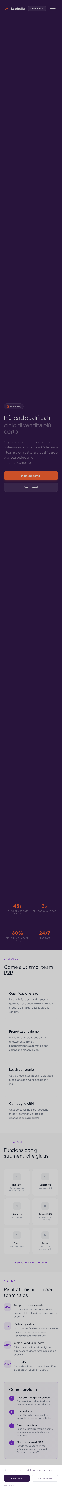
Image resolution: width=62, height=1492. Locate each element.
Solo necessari (44, 1478)
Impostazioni (10, 1485)
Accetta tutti (16, 1478)
